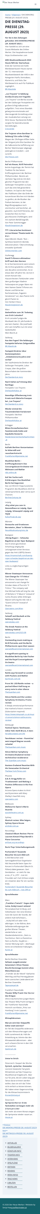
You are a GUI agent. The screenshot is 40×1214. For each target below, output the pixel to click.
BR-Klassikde (10, 89)
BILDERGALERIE (14, 1147)
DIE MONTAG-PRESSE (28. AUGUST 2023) (20, 1126)
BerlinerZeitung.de (13, 497)
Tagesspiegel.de (12, 985)
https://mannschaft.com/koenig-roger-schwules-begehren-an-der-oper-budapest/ (19, 558)
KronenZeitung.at (12, 1095)
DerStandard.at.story (14, 377)
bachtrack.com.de (12, 678)
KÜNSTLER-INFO (14, 1151)
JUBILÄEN (11, 1182)
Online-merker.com (13, 250)
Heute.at (9, 1117)
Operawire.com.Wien (14, 608)
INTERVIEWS (12, 1159)
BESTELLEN (12, 1187)
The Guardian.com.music (15, 760)
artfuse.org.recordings (14, 842)
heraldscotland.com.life (15, 733)
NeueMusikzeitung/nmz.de (16, 530)
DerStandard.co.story (14, 404)
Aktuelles (12, 1143)
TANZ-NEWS (12, 1179)
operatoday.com (12, 622)
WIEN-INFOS (12, 1175)
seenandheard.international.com (19, 649)
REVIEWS (11, 1171)
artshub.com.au (11, 826)
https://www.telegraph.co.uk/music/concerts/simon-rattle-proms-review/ (19, 717)
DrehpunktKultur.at (13, 390)
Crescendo (9, 128)
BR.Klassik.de (10, 346)
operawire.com (11, 799)
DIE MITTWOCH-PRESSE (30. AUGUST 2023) (18, 1133)
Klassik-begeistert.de (14, 225)
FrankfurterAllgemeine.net (16, 456)
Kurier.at (9, 949)
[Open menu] (35, 4)
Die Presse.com (11, 157)
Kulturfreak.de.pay (13, 517)
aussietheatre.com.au (14, 812)
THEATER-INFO (13, 1155)
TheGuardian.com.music (15, 747)
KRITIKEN (11, 1167)
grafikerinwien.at (19, 1207)
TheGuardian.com (12, 692)
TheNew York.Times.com (15, 771)
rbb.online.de (11, 472)
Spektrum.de (10, 1049)
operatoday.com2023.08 (15, 632)
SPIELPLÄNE (12, 1163)
